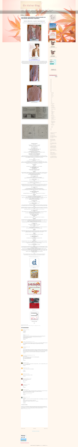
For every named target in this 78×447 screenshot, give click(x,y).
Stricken (39, 325)
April (51, 101)
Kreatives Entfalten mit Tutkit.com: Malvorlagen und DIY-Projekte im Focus (53, 154)
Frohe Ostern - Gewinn (53, 103)
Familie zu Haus (52, 152)
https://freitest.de (52, 135)
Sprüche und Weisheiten (52, 105)
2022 (51, 83)
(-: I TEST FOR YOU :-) (53, 156)
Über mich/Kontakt (27, 10)
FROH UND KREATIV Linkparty (48, 11)
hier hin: (35, 267)
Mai (51, 100)
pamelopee (24, 384)
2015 (51, 91)
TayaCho (41, 445)
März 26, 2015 (27, 362)
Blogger (46, 445)
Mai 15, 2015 (27, 389)
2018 (51, 88)
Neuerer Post (23, 428)
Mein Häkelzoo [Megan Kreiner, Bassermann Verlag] (53, 122)
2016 (51, 90)
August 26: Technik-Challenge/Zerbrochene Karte (53, 141)
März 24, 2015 (27, 329)
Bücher (29, 325)
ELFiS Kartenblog (52, 139)
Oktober (52, 94)
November (52, 93)
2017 (51, 89)
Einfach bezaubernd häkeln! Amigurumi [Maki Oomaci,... (53, 113)
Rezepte (46, 10)
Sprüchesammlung (51, 10)
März (51, 102)
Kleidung (32, 325)
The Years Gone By (53, 149)
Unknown (24, 329)
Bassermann (27, 325)
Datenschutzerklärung (41, 10)
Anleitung (24, 325)
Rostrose (24, 389)
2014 (51, 128)
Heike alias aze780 (25, 378)
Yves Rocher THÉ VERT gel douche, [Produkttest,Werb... (53, 118)
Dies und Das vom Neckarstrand (27, 355)
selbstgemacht (36, 325)
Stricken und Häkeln (33, 11)
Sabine (24, 362)
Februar (52, 126)
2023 (51, 82)
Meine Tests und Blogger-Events (25, 11)
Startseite (22, 10)
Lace (33, 325)
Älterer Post (45, 428)
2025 (51, 80)
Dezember (52, 92)
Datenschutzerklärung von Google (26, 408)
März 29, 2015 (29, 378)
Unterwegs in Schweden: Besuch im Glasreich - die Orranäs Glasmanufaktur (53, 147)
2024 (51, 81)
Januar (52, 127)
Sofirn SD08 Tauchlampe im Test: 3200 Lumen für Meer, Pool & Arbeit (53, 137)
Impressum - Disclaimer (34, 10)
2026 (51, 79)
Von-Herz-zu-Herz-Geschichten (27, 341)
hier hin (39, 256)
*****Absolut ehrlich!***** (53, 132)
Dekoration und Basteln (40, 11)
